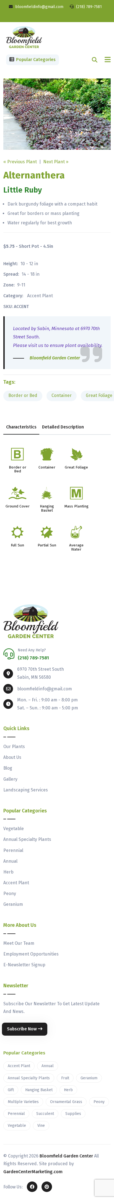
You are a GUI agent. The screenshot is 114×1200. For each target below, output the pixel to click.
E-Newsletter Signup (24, 964)
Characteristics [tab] (21, 427)
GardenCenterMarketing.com (33, 1171)
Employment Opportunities (31, 954)
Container (61, 395)
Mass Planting (76, 506)
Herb (8, 872)
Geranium (13, 904)
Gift (11, 1090)
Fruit (65, 1078)
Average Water (76, 547)
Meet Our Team (18, 943)
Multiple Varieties (23, 1101)
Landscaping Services (25, 790)
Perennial (13, 850)
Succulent (45, 1113)
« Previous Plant (20, 161)
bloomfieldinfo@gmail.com (38, 6)
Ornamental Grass (66, 1101)
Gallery (10, 779)
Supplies (73, 1113)
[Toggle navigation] (108, 60)
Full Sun (17, 545)
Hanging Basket (47, 508)
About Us (12, 757)
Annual (10, 861)
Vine (41, 1125)
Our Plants (14, 746)
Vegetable (13, 828)
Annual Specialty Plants (27, 839)
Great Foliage (76, 467)
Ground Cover (18, 506)
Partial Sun (47, 545)
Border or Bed (22, 395)
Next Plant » (55, 161)
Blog (7, 768)
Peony (9, 893)
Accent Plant (40, 295)
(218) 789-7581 (88, 6)
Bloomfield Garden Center (66, 1156)
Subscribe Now (22, 1028)
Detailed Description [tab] (63, 427)
